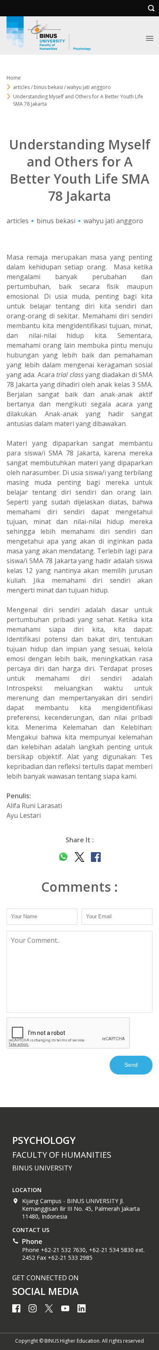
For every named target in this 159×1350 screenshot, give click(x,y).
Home (14, 77)
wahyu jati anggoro (113, 221)
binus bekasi (56, 221)
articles (18, 221)
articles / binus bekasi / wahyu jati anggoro (62, 87)
